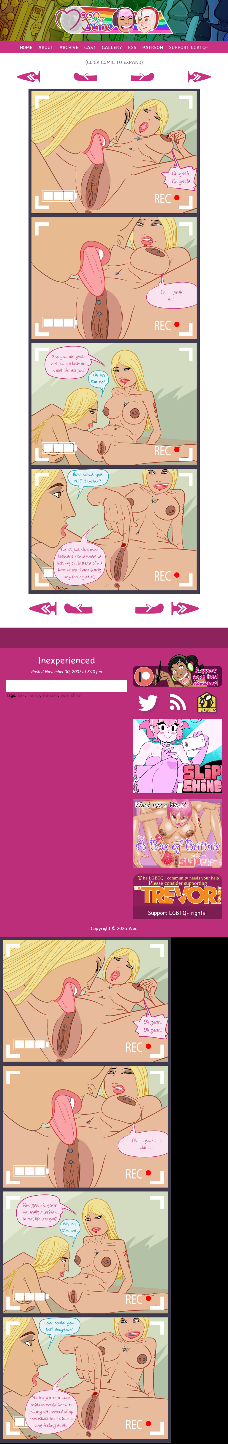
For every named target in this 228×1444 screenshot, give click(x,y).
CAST (90, 47)
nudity (33, 695)
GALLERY (112, 47)
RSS (132, 47)
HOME (26, 47)
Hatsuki (50, 695)
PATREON (152, 47)
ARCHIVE (68, 47)
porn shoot (71, 695)
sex (21, 695)
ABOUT (45, 47)
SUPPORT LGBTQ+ (188, 47)
